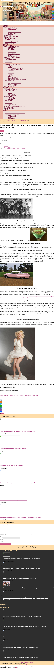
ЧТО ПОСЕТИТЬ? (9, 90)
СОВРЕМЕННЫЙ (12, 29)
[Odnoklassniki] (27, 402)
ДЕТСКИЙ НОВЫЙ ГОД (16, 69)
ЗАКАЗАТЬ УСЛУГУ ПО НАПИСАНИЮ (14, 111)
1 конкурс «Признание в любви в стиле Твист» (14, 148)
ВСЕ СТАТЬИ (6, 4)
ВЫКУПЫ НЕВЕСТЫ (10, 27)
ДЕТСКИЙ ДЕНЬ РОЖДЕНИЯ (12, 46)
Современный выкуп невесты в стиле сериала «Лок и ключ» (17, 431)
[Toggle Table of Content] (1, 143)
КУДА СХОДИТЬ (12, 95)
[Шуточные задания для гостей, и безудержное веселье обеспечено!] (6, 556)
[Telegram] (27, 404)
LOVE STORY (8, 35)
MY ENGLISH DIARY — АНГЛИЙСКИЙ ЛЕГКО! (16, 106)
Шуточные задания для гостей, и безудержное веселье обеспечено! (21, 558)
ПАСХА (9, 76)
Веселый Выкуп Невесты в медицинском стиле (13, 500)
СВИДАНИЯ (11, 97)
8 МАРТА (10, 74)
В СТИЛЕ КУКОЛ (12, 50)
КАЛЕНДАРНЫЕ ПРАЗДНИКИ (12, 64)
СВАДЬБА (5, 26)
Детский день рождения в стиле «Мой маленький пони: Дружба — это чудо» (24, 626)
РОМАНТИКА (8, 96)
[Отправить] (27, 412)
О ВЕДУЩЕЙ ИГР (12, 118)
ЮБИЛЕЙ (7, 58)
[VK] (27, 400)
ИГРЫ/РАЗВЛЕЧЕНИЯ (10, 59)
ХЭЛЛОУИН (11, 66)
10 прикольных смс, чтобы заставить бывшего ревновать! (19, 578)
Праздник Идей (7, 10)
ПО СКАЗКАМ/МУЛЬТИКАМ (14, 32)
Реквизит (6, 146)
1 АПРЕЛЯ (10, 75)
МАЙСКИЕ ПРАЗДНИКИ (13, 77)
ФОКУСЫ (10, 55)
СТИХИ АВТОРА (9, 107)
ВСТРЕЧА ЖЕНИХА (12, 28)
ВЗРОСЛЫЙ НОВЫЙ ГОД (17, 68)
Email (1, 539)
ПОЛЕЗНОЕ (5, 87)
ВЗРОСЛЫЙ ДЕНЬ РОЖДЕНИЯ (12, 57)
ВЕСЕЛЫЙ (10, 48)
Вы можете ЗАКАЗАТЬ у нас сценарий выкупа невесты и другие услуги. (19, 395)
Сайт (1, 541)
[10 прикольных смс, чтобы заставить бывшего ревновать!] (6, 575)
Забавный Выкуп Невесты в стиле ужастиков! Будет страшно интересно (20, 517)
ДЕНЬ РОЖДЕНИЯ (7, 45)
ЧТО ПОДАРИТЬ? (9, 86)
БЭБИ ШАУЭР (8, 62)
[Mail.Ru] (27, 408)
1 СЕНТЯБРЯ (11, 65)
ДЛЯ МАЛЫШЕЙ (12, 47)
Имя (1, 536)
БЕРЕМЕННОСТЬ (9, 43)
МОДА (6, 109)
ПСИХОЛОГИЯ (8, 103)
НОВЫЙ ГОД (11, 67)
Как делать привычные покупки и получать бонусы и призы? (20, 647)
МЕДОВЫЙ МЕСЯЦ (10, 38)
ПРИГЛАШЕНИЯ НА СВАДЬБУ (12, 40)
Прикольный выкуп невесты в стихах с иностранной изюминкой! (21, 568)
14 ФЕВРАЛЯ (11, 72)
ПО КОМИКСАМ (12, 52)
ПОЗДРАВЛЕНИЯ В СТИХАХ (15, 82)
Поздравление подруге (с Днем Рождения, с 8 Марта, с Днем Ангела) (22, 616)
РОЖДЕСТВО (11, 70)
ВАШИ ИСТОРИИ (9, 108)
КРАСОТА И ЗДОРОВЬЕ (11, 89)
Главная (2, 120)
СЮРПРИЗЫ (11, 99)
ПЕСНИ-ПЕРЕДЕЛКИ (13, 84)
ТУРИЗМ (10, 93)
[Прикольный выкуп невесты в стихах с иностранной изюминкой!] (6, 565)
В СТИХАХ (10, 34)
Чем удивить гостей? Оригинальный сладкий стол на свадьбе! (20, 657)
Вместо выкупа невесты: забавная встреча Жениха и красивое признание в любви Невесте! (27, 297)
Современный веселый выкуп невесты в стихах (13, 448)
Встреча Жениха (7, 147)
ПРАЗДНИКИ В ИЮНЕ (13, 78)
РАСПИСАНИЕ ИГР (12, 116)
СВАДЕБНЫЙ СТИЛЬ (10, 42)
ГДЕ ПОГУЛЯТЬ (12, 94)
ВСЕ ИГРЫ (10, 117)
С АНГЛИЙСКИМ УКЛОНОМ (14, 54)
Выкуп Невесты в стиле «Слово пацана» (11, 465)
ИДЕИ (6, 101)
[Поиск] (0, 6)
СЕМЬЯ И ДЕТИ (9, 88)
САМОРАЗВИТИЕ (12, 104)
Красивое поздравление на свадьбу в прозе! (15, 637)
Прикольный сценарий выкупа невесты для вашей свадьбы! (17, 483)
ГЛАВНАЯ (5, 25)
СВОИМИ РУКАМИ (9, 100)
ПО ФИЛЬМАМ (11, 53)
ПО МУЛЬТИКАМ (12, 49)
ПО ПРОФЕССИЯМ (12, 33)
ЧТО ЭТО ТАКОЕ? (12, 115)
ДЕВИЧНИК (8, 37)
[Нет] (17, 667)
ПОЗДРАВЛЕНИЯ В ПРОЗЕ (14, 83)
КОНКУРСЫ (8, 39)
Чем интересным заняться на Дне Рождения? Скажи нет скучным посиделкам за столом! (28, 588)
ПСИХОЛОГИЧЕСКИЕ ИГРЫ (12, 60)
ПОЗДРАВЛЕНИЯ (9, 80)
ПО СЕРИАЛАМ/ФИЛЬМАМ (14, 31)
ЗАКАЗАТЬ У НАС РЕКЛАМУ (10, 2)
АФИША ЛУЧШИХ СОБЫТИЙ (15, 91)
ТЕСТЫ (9, 105)
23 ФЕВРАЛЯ (11, 73)
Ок (15, 667)
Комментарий (3, 534)
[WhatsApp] (27, 406)
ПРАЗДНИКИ (6, 63)
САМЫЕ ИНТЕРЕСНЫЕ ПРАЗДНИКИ (17, 79)
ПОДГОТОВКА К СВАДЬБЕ (11, 36)
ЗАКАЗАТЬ (5, 110)
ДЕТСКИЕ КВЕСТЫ (12, 56)
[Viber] (27, 410)
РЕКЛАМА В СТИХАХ (13, 85)
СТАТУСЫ (13, 98)
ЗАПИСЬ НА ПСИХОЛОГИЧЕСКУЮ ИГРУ (15, 113)
